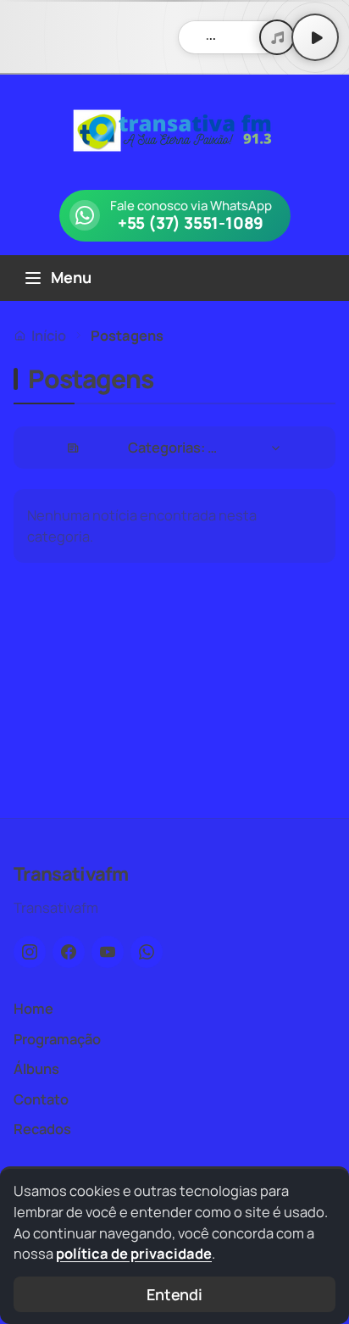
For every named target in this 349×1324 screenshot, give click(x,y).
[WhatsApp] (146, 952)
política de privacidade (134, 1253)
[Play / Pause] (315, 37)
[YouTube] (107, 952)
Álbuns (36, 1068)
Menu (71, 277)
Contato (41, 1099)
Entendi (174, 1294)
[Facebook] (69, 952)
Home (33, 1008)
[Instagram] (30, 952)
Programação (57, 1039)
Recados (42, 1128)
